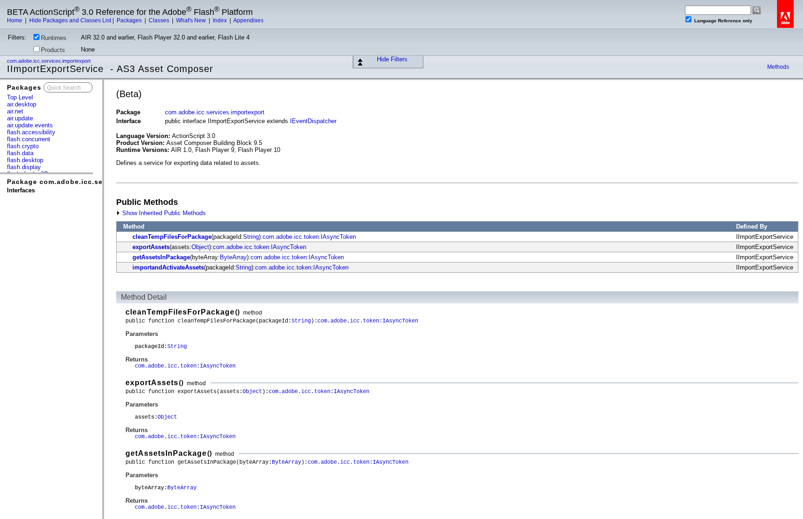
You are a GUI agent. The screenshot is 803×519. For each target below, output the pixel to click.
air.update (20, 118)
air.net (15, 111)
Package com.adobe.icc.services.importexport (90, 181)
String (251, 236)
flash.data (20, 153)
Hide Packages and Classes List (70, 20)
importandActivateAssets (168, 267)
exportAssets (151, 246)
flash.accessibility (31, 132)
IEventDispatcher (313, 121)
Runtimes (53, 37)
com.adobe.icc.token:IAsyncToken (309, 236)
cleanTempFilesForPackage (171, 236)
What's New (191, 20)
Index (220, 20)
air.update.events (30, 125)
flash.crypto (23, 146)
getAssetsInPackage (161, 257)
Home (15, 20)
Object (200, 246)
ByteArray (233, 257)
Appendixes (248, 20)
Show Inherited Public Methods (163, 213)
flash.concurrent (28, 139)
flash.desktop (25, 160)
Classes (160, 20)
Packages (130, 20)
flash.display (24, 167)
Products (53, 49)
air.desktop (21, 104)
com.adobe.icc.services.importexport (49, 61)
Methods (778, 67)
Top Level (20, 97)
